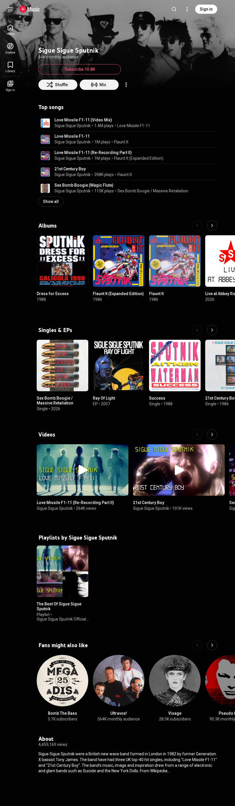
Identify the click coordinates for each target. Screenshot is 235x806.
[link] (10, 30)
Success (157, 398)
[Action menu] (126, 85)
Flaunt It (121, 142)
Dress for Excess (53, 293)
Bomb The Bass (62, 713)
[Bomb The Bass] (62, 680)
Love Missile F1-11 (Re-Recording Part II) (93, 152)
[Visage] (175, 680)
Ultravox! (118, 713)
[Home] (29, 9)
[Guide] (10, 9)
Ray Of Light (104, 398)
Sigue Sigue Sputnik (72, 125)
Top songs (51, 107)
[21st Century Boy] (179, 470)
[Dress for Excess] (62, 261)
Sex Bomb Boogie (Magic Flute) (83, 185)
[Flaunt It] (175, 261)
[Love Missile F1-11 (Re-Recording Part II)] (82, 470)
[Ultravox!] (118, 680)
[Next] (212, 225)
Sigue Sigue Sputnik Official (61, 619)
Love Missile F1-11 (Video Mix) (83, 120)
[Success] (175, 365)
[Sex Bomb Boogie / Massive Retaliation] (62, 365)
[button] (45, 123)
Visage (174, 713)
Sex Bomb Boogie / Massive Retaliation (152, 191)
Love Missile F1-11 (133, 125)
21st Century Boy (70, 169)
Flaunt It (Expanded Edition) (138, 158)
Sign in (206, 9)
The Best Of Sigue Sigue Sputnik (59, 606)
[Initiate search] (174, 9)
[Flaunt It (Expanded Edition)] (118, 261)
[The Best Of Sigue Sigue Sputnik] (62, 571)
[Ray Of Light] (118, 365)
